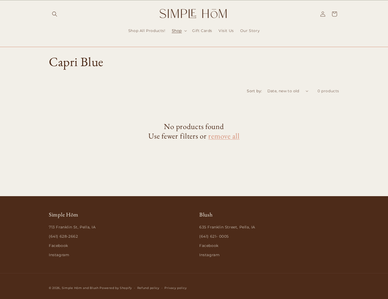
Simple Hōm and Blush (80, 288)
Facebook (58, 245)
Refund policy (148, 287)
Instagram (59, 254)
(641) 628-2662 (63, 236)
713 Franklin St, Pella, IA (72, 227)
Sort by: (254, 91)
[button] (54, 14)
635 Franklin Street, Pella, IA (227, 227)
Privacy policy (175, 287)
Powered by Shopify (116, 288)
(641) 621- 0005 (214, 236)
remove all (223, 136)
